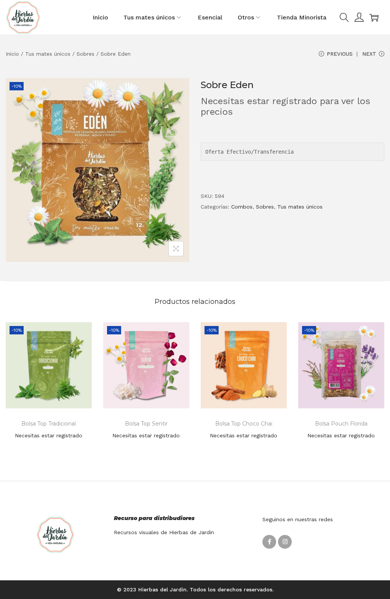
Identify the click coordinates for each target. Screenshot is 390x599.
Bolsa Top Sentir (146, 423)
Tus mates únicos (47, 54)
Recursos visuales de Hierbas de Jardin (164, 532)
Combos (242, 207)
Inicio (12, 54)
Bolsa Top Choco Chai (243, 423)
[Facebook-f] (269, 542)
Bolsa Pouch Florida (341, 423)
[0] (374, 17)
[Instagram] (285, 542)
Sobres (85, 54)
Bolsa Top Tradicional (48, 423)
